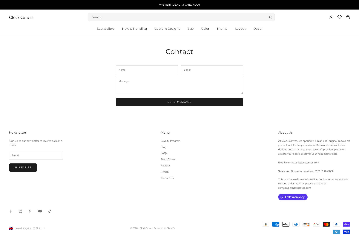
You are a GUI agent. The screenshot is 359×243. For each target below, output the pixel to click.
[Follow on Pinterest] (30, 211)
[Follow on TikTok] (50, 211)
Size (191, 28)
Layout (240, 28)
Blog (163, 147)
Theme (222, 28)
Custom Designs (167, 28)
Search (165, 172)
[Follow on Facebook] (11, 211)
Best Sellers (105, 28)
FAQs (164, 153)
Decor (258, 28)
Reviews (166, 165)
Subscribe (23, 167)
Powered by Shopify (164, 228)
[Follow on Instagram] (20, 211)
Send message (179, 102)
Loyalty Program (170, 141)
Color (205, 28)
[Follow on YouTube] (40, 211)
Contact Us (167, 178)
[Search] (270, 17)
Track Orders (168, 159)
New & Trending (134, 28)
